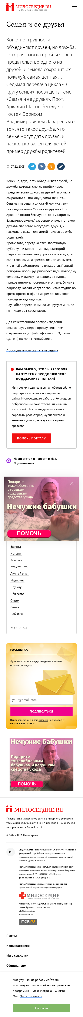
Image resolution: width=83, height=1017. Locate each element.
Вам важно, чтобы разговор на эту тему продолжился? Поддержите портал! (41, 374)
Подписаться (41, 711)
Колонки (16, 560)
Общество (17, 594)
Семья (14, 607)
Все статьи (18, 628)
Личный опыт (19, 573)
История (16, 553)
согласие (43, 719)
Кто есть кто (18, 567)
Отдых (14, 600)
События (16, 614)
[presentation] (41, 700)
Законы (15, 546)
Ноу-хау (15, 587)
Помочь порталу (31, 438)
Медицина (17, 580)
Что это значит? (31, 996)
